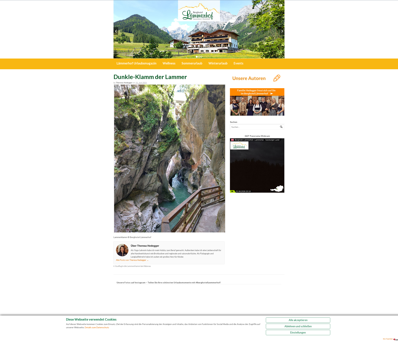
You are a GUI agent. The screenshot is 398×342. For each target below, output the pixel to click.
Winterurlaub (217, 63)
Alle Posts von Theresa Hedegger (132, 260)
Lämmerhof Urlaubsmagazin (136, 63)
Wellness (169, 63)
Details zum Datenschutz (97, 327)
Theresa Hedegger (124, 82)
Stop (280, 5)
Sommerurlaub (192, 63)
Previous (115, 31)
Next (282, 31)
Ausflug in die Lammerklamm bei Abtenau (133, 266)
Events (238, 63)
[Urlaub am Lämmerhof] (199, 19)
